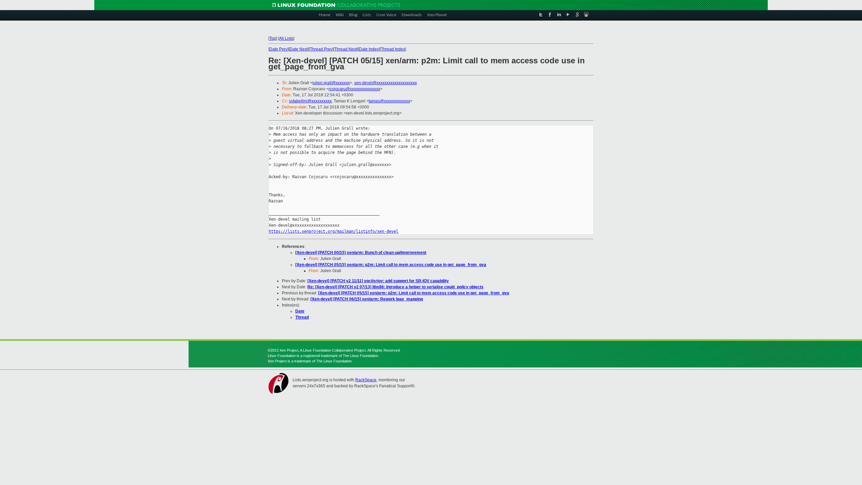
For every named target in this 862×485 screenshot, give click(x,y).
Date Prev (278, 49)
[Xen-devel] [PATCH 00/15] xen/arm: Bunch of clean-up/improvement (360, 252)
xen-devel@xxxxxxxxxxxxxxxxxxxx (385, 82)
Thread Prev (321, 49)
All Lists (286, 38)
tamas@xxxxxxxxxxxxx (389, 101)
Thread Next (345, 49)
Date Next (299, 49)
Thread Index (393, 49)
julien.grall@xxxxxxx (331, 82)
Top (272, 38)
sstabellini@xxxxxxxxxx (310, 101)
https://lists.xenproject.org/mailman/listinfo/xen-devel (333, 231)
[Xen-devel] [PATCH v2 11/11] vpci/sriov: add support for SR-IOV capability (378, 281)
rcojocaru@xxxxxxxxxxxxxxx (354, 89)
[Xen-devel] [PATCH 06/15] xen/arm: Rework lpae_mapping (366, 299)
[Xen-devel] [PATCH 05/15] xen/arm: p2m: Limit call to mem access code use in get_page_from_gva (390, 264)
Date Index (369, 49)
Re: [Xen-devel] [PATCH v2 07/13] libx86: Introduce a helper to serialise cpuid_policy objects (395, 287)
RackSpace (365, 380)
